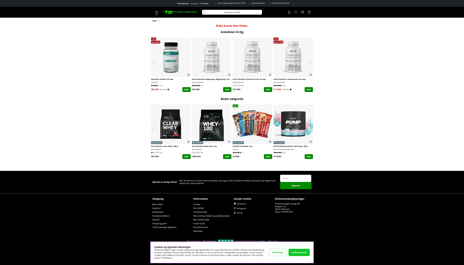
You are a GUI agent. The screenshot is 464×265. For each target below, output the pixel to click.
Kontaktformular (200, 227)
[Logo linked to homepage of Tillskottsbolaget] (180, 12)
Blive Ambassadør (201, 219)
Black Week (157, 204)
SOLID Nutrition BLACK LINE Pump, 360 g (290, 146)
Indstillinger (278, 252)
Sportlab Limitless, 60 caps (162, 79)
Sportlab (154, 82)
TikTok (240, 213)
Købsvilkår (198, 231)
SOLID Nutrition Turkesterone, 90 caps (289, 79)
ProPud (235, 149)
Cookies (196, 204)
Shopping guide (159, 223)
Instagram (241, 208)
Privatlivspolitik (200, 212)
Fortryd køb (198, 208)
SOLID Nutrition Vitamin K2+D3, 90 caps (249, 79)
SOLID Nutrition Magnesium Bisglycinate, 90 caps (212, 79)
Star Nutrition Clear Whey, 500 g (164, 146)
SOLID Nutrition (197, 82)
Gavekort (156, 208)
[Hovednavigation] (156, 12)
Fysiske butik (199, 223)
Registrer (296, 185)
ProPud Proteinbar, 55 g (243, 146)
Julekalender (158, 212)
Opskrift (156, 219)
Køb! (186, 89)
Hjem (154, 21)
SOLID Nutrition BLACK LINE (283, 149)
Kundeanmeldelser (161, 216)
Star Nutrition (156, 149)
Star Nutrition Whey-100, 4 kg (204, 146)
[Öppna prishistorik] (168, 89)
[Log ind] (289, 12)
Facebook (241, 203)
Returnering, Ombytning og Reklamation (211, 216)
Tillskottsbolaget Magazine (164, 227)
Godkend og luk (299, 252)
